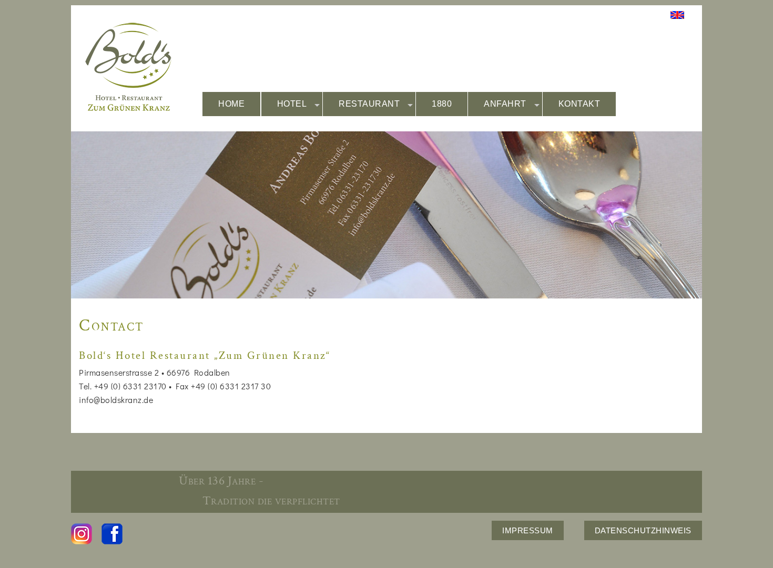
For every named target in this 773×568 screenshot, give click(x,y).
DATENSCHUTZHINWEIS (643, 530)
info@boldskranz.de (116, 399)
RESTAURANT (369, 103)
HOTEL (292, 103)
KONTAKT (579, 103)
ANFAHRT (505, 103)
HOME (231, 103)
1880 (442, 103)
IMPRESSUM (527, 530)
